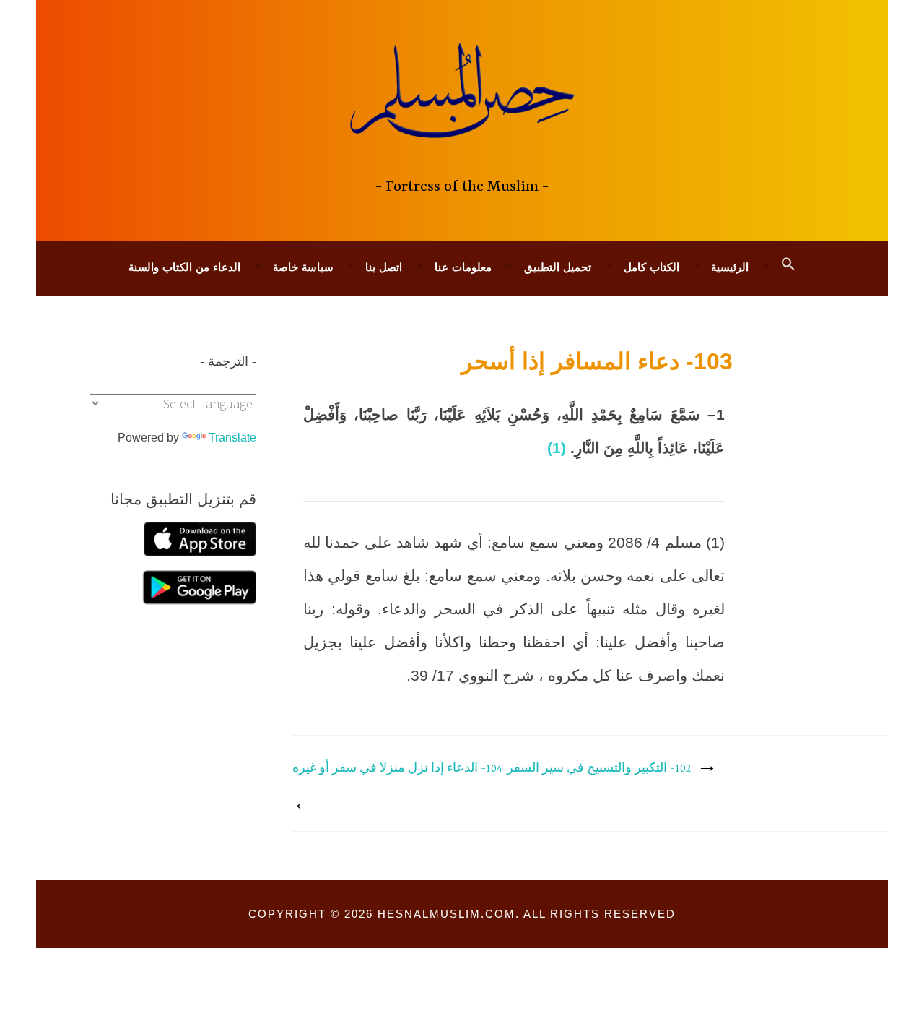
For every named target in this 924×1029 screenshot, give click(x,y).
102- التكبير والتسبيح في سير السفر (599, 768)
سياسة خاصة (303, 267)
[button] (788, 264)
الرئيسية (730, 267)
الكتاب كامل (651, 267)
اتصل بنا (383, 267)
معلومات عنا (463, 267)
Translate (232, 437)
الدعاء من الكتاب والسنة (184, 267)
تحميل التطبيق (557, 267)
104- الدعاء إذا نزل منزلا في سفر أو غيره (397, 768)
